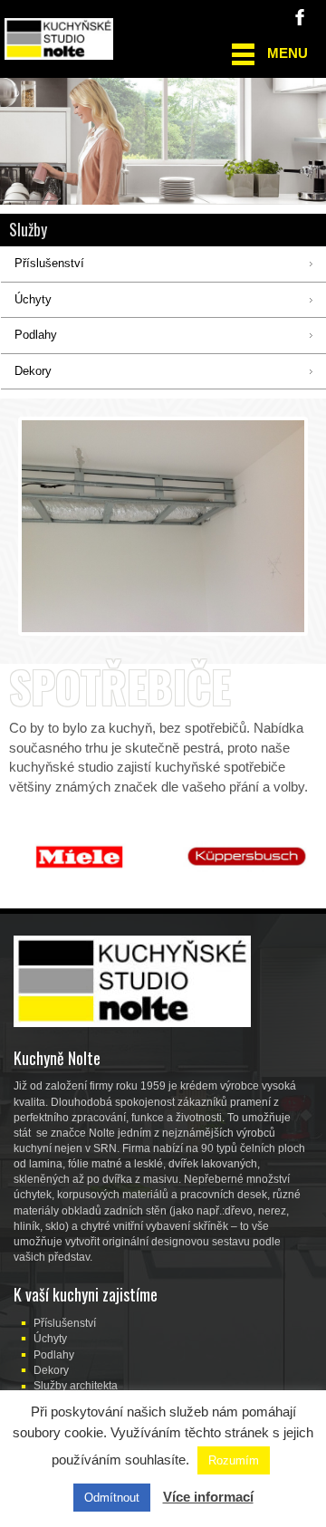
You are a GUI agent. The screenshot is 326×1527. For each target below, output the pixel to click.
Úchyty (50, 1338)
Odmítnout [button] (111, 1497)
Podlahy (54, 1355)
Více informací (208, 1496)
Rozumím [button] (233, 1460)
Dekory (51, 1370)
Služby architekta (76, 1385)
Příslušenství (65, 1323)
